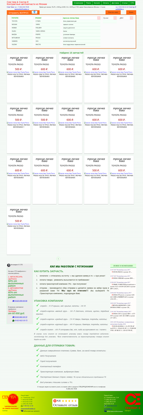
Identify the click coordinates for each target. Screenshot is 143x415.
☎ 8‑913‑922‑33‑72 (19, 317)
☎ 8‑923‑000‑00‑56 (19, 301)
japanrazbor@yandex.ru (22, 9)
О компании (78, 3)
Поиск (88, 3)
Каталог (97, 3)
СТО (132, 3)
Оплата (106, 3)
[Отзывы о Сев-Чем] (65, 406)
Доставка (115, 3)
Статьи (125, 3)
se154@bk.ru (120, 9)
